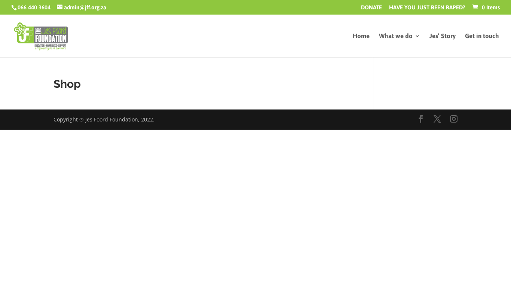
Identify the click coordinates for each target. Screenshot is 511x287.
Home (361, 36)
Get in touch (482, 36)
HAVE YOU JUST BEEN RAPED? (427, 7)
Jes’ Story (442, 36)
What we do (396, 36)
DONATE (371, 7)
